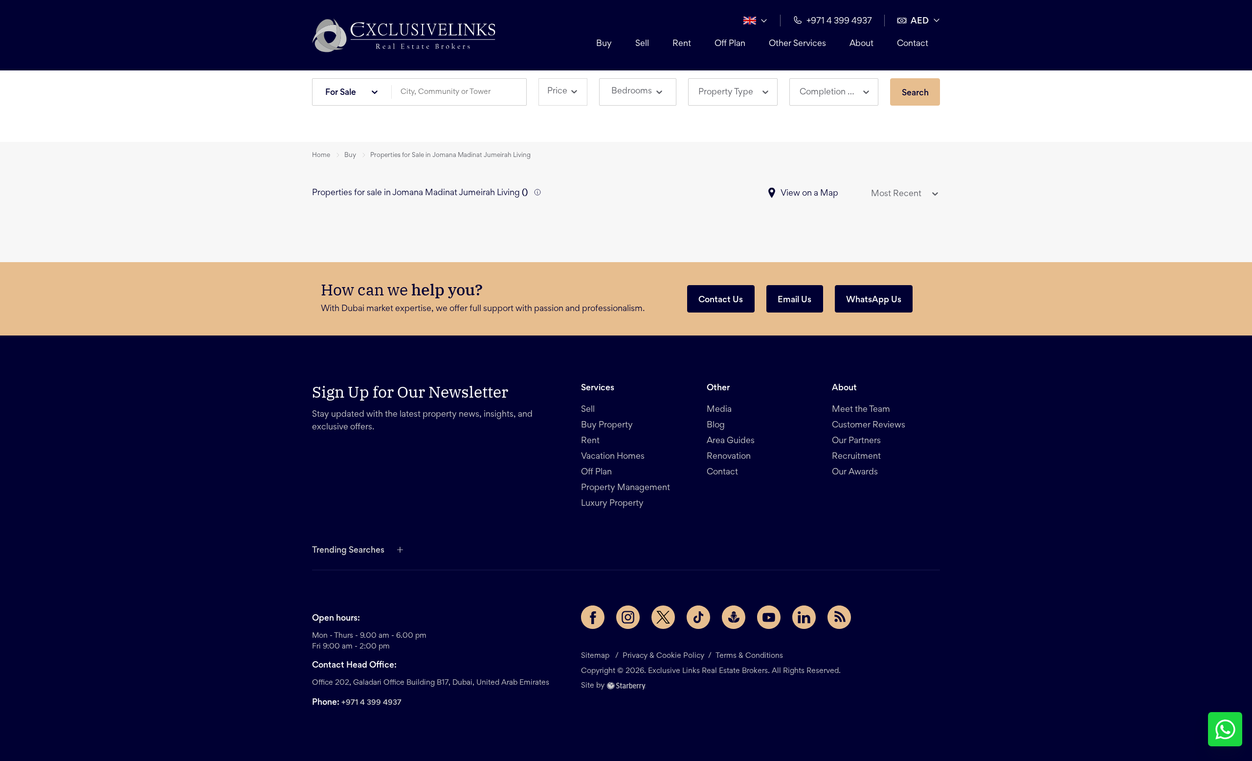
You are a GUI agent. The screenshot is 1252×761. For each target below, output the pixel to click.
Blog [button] (716, 425)
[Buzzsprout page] (733, 617)
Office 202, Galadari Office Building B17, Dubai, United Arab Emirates (430, 682)
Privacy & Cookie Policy (663, 655)
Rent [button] (681, 44)
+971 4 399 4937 (371, 702)
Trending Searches (348, 551)
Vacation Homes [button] (613, 457)
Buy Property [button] (607, 425)
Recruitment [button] (856, 457)
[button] (403, 35)
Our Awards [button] (855, 472)
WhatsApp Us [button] (873, 300)
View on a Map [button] (809, 194)
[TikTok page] (698, 617)
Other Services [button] (797, 44)
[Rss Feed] (839, 617)
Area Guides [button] (731, 441)
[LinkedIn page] (804, 617)
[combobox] (463, 92)
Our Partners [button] (856, 441)
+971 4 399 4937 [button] (839, 21)
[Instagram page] (628, 617)
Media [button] (719, 410)
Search (915, 93)
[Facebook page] (592, 617)
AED (920, 21)
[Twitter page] (663, 617)
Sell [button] (642, 44)
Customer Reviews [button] (868, 425)
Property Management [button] (625, 488)
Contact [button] (912, 44)
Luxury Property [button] (612, 504)
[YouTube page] (769, 617)
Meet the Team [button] (861, 410)
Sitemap (595, 655)
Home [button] (321, 155)
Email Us (794, 300)
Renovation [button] (729, 457)
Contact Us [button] (720, 300)
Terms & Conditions (749, 655)
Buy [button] (604, 44)
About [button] (861, 44)
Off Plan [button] (730, 44)
